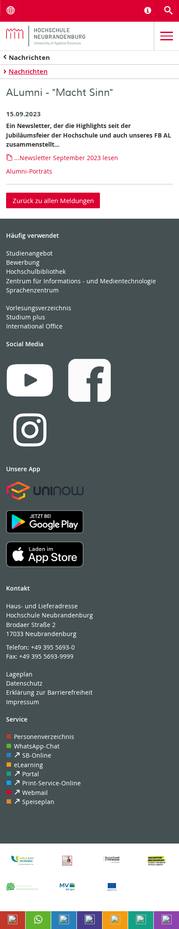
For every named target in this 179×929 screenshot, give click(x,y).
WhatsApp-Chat (37, 746)
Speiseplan (38, 802)
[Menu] (166, 36)
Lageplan (19, 674)
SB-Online (36, 755)
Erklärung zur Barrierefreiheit (49, 692)
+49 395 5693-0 (53, 647)
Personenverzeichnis (44, 736)
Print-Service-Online (51, 783)
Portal (30, 774)
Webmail (35, 792)
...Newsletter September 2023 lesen (66, 158)
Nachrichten (29, 57)
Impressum (22, 702)
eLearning (28, 765)
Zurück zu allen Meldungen (53, 200)
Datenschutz (24, 683)
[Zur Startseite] (77, 36)
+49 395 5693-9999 (46, 656)
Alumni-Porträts (29, 171)
